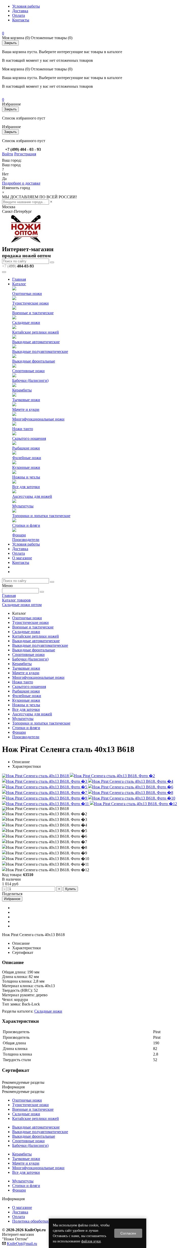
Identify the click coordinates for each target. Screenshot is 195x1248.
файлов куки (91, 1241)
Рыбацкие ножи (26, 448)
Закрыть (10, 43)
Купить (70, 889)
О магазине (22, 558)
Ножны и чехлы (26, 477)
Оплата (18, 15)
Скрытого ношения (29, 438)
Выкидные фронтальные (33, 361)
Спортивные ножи (28, 371)
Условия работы (26, 6)
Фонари (19, 535)
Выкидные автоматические (36, 342)
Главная (19, 279)
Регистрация (25, 154)
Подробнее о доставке (21, 183)
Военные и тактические (33, 313)
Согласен (128, 1233)
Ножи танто (22, 429)
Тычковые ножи (26, 400)
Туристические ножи (30, 303)
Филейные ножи (26, 458)
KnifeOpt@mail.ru (22, 1243)
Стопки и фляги (26, 525)
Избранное (12, 899)
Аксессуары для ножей (32, 496)
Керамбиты (22, 390)
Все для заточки (26, 487)
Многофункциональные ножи (38, 419)
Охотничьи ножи (27, 293)
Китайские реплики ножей (35, 332)
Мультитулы (23, 506)
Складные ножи (26, 322)
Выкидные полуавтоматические (40, 351)
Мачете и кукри (25, 409)
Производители (25, 539)
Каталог (19, 284)
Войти (7, 154)
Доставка (20, 11)
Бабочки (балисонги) (30, 380)
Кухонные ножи (26, 467)
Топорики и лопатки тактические (41, 516)
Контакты (20, 20)
